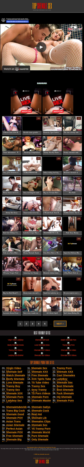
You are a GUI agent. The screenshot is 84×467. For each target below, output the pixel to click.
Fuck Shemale (65, 393)
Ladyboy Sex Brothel (12, 402)
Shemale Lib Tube (37, 419)
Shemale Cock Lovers (38, 412)
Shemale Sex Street (37, 426)
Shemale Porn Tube (63, 402)
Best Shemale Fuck (63, 387)
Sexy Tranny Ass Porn (37, 391)
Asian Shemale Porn (13, 426)
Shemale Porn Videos (38, 398)
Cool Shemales (66, 375)
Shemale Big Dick (12, 441)
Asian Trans (13, 421)
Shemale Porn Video (12, 398)
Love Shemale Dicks (12, 384)
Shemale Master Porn (39, 402)
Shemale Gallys (40, 407)
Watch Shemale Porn (13, 376)
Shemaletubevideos (18, 407)
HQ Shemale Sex (62, 398)
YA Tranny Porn (40, 428)
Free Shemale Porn (37, 376)
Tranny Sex (38, 386)
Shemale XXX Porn (63, 373)
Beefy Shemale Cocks (13, 380)
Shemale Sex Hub (63, 384)
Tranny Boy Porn (11, 387)
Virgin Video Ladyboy (11, 369)
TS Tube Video (40, 382)
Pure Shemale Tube (37, 437)
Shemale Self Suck (12, 373)
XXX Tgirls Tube (41, 378)
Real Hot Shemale (34, 415)
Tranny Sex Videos (11, 391)
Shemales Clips (40, 421)
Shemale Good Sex (13, 415)
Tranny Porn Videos (62, 369)
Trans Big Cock (15, 410)
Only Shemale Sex (37, 441)
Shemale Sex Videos (37, 369)
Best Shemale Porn (63, 391)
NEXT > (60, 324)
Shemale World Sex (38, 433)
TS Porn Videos (40, 393)
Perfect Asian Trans (12, 430)
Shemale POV (14, 417)
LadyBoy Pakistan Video (62, 380)
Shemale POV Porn (12, 433)
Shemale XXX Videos (12, 394)
